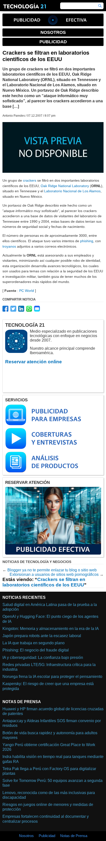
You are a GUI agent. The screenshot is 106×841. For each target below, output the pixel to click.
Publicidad (47, 836)
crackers (29, 180)
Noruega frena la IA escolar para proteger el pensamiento (52, 676)
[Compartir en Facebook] (5, 309)
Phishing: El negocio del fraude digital (35, 650)
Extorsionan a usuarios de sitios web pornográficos (54, 574)
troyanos (9, 246)
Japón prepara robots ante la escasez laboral (41, 636)
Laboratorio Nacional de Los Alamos (72, 191)
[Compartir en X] (13, 309)
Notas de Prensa (73, 836)
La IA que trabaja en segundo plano (33, 643)
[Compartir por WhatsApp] (29, 309)
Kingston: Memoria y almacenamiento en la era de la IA (50, 628)
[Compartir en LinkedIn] (21, 309)
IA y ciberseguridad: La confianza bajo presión (42, 657)
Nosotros (26, 836)
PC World (26, 291)
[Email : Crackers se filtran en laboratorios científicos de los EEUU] (37, 309)
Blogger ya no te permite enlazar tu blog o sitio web (52, 570)
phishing (86, 241)
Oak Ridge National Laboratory (65, 186)
